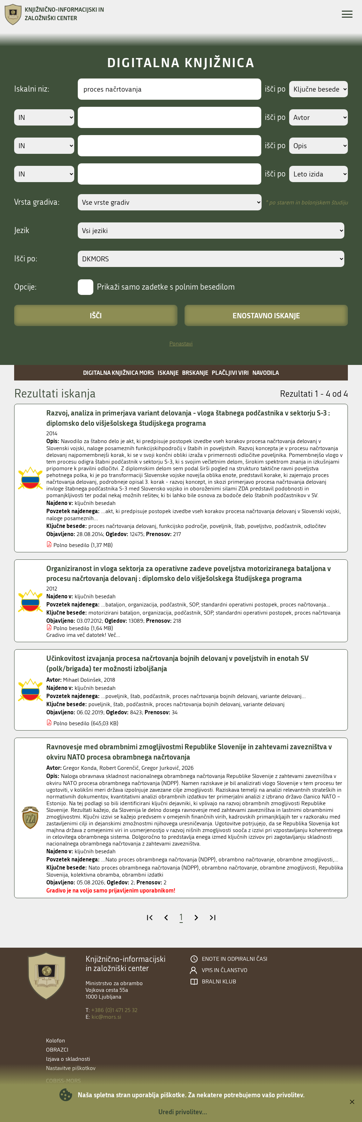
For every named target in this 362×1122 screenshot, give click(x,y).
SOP (208, 612)
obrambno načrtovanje (229, 867)
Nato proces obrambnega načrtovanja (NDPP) (143, 867)
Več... (114, 635)
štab (239, 526)
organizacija (156, 612)
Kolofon (55, 1040)
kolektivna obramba (95, 874)
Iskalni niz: (31, 89)
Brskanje (195, 372)
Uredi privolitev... (182, 1111)
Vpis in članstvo (224, 970)
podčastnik (288, 526)
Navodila (265, 372)
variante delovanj (264, 704)
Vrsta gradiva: (37, 202)
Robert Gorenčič (119, 768)
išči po (275, 89)
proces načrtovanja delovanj (122, 526)
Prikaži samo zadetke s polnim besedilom (166, 287)
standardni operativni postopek (254, 612)
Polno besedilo (71, 545)
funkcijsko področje (183, 526)
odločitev (315, 526)
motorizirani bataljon (114, 612)
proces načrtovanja (317, 612)
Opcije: (25, 287)
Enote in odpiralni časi (234, 959)
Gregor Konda (80, 768)
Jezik (21, 230)
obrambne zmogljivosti (288, 867)
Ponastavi (181, 343)
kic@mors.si (106, 1016)
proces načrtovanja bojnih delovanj (198, 704)
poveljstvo (259, 526)
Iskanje (168, 372)
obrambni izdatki (142, 874)
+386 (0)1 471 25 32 (114, 1010)
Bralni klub (219, 981)
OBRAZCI (57, 1049)
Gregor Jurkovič (160, 768)
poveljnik (221, 526)
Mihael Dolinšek (82, 679)
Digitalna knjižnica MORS (118, 372)
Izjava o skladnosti (68, 1059)
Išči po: (25, 258)
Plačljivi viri (230, 372)
